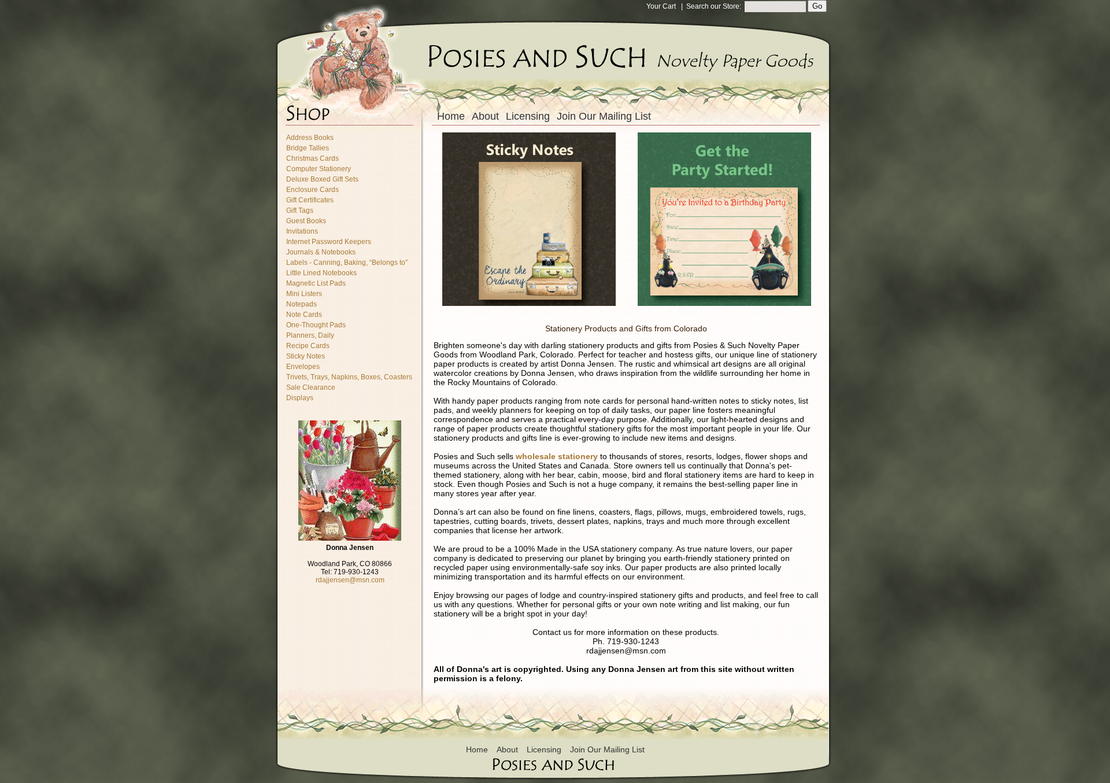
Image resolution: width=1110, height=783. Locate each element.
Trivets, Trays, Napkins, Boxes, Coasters (349, 377)
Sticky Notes (305, 356)
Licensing (528, 116)
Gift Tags (299, 210)
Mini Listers (304, 294)
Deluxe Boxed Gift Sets (322, 179)
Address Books (310, 138)
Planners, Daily (310, 335)
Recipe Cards (308, 346)
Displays (299, 398)
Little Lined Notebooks (321, 273)
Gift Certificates (310, 200)
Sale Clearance (310, 387)
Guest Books (306, 221)
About (485, 116)
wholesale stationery (557, 456)
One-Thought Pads (316, 325)
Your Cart (661, 6)
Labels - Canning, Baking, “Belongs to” (347, 262)
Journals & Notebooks (321, 252)
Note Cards (304, 315)
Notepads (301, 304)
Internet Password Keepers (328, 242)
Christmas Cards (312, 158)
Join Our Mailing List (604, 116)
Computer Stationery (318, 169)
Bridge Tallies (307, 148)
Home (451, 116)
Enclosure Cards (312, 190)
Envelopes (303, 367)
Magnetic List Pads (316, 283)
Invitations (302, 231)
